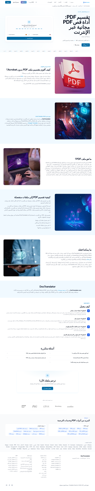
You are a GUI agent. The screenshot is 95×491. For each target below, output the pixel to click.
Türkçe (38, 448)
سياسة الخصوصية (75, 458)
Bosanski (65, 444)
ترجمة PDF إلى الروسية (12, 469)
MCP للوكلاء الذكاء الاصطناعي (26, 471)
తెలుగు (57, 448)
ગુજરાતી (22, 444)
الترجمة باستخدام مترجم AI (26, 466)
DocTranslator (85, 456)
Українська (33, 448)
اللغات (66, 2)
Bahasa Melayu (49, 446)
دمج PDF (79, 428)
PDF (22, 76)
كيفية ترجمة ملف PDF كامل (26, 464)
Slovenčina (84, 448)
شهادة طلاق (44, 465)
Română (8, 446)
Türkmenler (47, 448)
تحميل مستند (48, 388)
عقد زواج (44, 463)
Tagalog (42, 448)
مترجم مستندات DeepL (56, 461)
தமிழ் (61, 448)
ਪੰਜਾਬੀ (30, 446)
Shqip (73, 448)
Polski (27, 446)
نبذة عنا (88, 458)
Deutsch (52, 444)
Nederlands (42, 446)
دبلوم (45, 471)
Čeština (60, 444)
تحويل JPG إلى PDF (73, 431)
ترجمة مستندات (62, 290)
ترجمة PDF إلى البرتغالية (12, 463)
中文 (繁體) (13, 448)
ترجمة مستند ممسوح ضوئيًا (38, 431)
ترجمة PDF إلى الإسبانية (12, 457)
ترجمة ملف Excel (27, 431)
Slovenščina (78, 448)
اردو (29, 448)
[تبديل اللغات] (29, 35)
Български (72, 444)
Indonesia (89, 446)
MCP (23, 2)
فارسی (34, 444)
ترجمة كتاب (34, 434)
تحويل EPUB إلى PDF (72, 434)
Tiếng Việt (24, 448)
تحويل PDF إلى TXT (83, 431)
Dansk (56, 444)
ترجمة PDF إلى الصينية (12, 465)
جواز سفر (44, 469)
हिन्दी (15, 444)
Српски (69, 448)
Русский (90, 448)
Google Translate (33, 123)
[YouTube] (6, 485)
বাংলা (68, 444)
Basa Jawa (75, 446)
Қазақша (70, 446)
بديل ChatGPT (58, 457)
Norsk (37, 446)
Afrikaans (89, 444)
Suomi (31, 444)
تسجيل (8, 2)
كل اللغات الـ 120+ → (13, 471)
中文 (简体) (19, 448)
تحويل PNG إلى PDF (62, 431)
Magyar (6, 444)
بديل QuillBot (58, 469)
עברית (18, 444)
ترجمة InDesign (26, 434)
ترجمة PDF (42, 428)
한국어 (65, 446)
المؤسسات (49, 2)
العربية (85, 444)
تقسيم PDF (72, 428)
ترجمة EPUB (41, 434)
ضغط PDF (85, 428)
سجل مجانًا (77, 45)
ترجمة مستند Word (33, 428)
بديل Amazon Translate (56, 465)
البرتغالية (88, 259)
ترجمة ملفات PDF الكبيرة (22, 428)
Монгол (58, 446)
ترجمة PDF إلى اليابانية (12, 467)
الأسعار (59, 2)
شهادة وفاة (44, 467)
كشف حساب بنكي (42, 473)
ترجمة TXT (11, 434)
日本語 (80, 446)
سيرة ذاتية (44, 475)
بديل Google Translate (56, 459)
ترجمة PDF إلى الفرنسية (12, 459)
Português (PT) (14, 446)
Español (42, 444)
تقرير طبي (44, 459)
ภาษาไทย (53, 448)
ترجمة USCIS (43, 457)
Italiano (84, 446)
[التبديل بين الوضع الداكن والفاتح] (36, 2)
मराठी (54, 446)
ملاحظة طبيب (43, 477)
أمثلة (55, 2)
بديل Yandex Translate (56, 463)
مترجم (72, 2)
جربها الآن (85, 45)
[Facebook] (9, 485)
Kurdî (62, 446)
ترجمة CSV (18, 434)
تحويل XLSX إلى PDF (83, 434)
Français (26, 444)
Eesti (38, 444)
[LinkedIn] (12, 485)
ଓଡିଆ (34, 446)
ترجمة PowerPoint (17, 431)
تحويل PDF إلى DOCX (63, 428)
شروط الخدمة (83, 458)
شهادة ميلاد (44, 461)
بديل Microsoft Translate (56, 467)
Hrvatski (11, 444)
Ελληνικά (47, 444)
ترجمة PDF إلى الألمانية (12, 461)
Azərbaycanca (79, 444)
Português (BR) (21, 446)
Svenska (65, 448)
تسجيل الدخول (16, 2)
